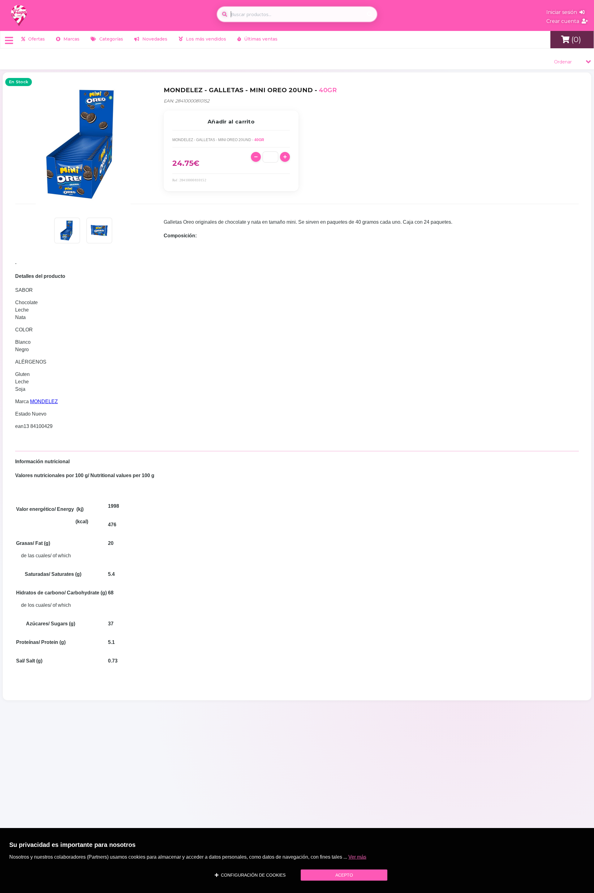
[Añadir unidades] (285, 157)
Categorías (110, 39)
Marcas (71, 39)
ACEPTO (344, 875)
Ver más (357, 857)
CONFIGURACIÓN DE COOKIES (252, 875)
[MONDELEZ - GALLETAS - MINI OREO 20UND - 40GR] (67, 231)
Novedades (154, 39)
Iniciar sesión (562, 12)
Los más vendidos (205, 39)
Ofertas (36, 39)
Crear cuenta (564, 21)
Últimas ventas (260, 39)
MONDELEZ (44, 401)
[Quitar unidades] (256, 157)
